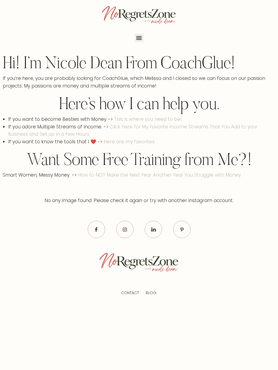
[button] (139, 37)
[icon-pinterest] (182, 229)
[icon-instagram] (125, 229)
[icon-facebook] (96, 229)
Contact (130, 293)
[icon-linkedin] (153, 229)
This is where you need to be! (148, 119)
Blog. (151, 293)
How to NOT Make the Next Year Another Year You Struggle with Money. (160, 175)
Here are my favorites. (129, 141)
